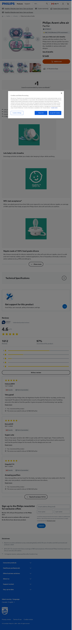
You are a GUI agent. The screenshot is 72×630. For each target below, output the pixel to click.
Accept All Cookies (54, 113)
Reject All (40, 113)
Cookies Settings (16, 113)
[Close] (61, 93)
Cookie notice (53, 108)
